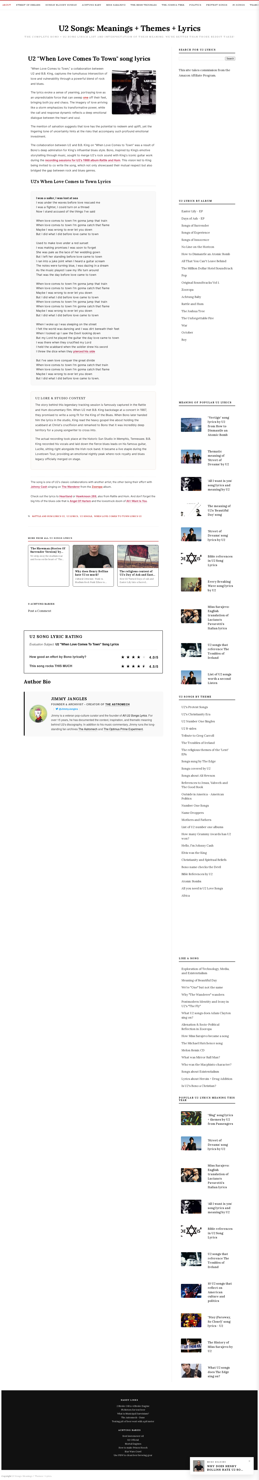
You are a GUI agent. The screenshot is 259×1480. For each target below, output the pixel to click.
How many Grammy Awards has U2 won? (206, 836)
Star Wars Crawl (133, 1451)
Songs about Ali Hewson (198, 776)
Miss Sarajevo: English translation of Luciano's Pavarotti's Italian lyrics (218, 617)
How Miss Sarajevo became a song (205, 1036)
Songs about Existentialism (200, 1072)
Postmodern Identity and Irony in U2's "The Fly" (205, 1004)
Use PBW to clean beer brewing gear (133, 1455)
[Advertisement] (205, 138)
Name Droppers (192, 813)
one (85, 97)
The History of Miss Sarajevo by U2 (220, 1346)
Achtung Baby (91, 5)
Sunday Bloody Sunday (61, 5)
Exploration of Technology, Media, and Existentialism (205, 971)
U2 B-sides (188, 728)
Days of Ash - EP (192, 218)
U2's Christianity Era (195, 714)
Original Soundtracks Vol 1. (200, 283)
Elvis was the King (194, 853)
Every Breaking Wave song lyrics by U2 (220, 586)
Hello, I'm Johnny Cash (197, 845)
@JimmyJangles (68, 709)
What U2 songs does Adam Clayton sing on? (206, 1015)
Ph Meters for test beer (133, 1409)
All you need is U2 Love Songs (202, 888)
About (6, 5)
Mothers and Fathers (196, 820)
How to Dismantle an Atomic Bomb (205, 254)
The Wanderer (71, 486)
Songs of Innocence (195, 240)
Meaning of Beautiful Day (199, 980)
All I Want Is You (136, 501)
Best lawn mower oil (133, 1436)
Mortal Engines (133, 1443)
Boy (184, 340)
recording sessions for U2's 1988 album (82, 160)
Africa (185, 896)
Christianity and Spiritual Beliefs (203, 860)
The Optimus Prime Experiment (123, 729)
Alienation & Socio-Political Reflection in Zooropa (200, 1027)
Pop (184, 275)
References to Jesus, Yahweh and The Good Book (204, 785)
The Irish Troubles (144, 5)
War (184, 325)
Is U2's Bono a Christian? (198, 1086)
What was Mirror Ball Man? (200, 1057)
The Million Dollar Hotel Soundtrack (207, 268)
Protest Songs (216, 5)
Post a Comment (39, 611)
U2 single (86, 516)
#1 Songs (238, 5)
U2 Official (133, 1439)
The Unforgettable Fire (197, 318)
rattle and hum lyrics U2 (48, 516)
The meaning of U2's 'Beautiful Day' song (219, 510)
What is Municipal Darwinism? (133, 1413)
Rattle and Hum (192, 304)
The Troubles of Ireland (198, 743)
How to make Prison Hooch (133, 1447)
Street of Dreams (28, 5)
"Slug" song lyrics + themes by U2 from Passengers (220, 1119)
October (187, 332)
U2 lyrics (72, 516)
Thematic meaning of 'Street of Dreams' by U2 (218, 457)
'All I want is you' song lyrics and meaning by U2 (220, 485)
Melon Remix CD (193, 1050)
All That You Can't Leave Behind (203, 261)
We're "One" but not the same (202, 987)
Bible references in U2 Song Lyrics (220, 560)
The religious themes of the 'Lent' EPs (205, 752)
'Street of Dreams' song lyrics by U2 (218, 535)
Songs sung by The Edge (198, 761)
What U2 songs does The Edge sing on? (219, 1372)
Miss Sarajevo (116, 5)
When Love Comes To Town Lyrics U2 (118, 516)
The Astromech (117, 704)
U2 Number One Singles (198, 721)
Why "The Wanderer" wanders (202, 995)
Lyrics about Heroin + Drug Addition (206, 1079)
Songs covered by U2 (196, 768)
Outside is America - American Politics (202, 796)
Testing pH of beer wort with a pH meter (133, 1421)
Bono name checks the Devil (201, 867)
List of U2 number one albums (202, 827)
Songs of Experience (195, 233)
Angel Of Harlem (80, 501)
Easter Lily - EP (192, 211)
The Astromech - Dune (133, 1417)
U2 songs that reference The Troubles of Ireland (218, 651)
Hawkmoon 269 (86, 496)
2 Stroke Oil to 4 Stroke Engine (133, 1406)
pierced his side (84, 351)
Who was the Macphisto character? (206, 1064)
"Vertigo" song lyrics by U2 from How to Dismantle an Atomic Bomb (218, 426)
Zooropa (97, 486)
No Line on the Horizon (197, 247)
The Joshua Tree (173, 5)
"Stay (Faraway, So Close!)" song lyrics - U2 (219, 1321)
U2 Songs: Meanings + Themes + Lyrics (130, 28)
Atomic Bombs (191, 881)
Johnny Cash (39, 486)
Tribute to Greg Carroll (197, 736)
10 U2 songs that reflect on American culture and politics (220, 1292)
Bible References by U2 (197, 874)
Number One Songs (195, 805)
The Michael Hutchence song (202, 1043)
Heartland (65, 496)
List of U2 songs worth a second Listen (219, 678)
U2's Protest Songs (194, 707)
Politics (195, 5)
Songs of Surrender (195, 225)
